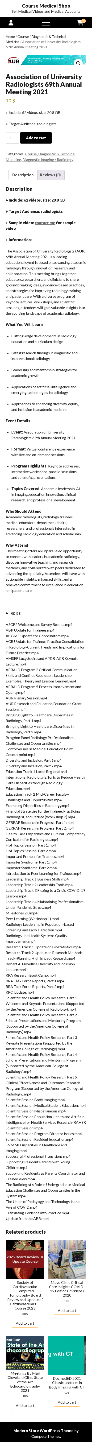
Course (23, 36)
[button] (78, 63)
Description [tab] (22, 175)
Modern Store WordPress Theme (43, 1430)
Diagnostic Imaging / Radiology (47, 159)
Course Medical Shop (46, 5)
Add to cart (36, 138)
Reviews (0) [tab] (50, 175)
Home (10, 36)
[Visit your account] (10, 22)
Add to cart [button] (25, 1323)
